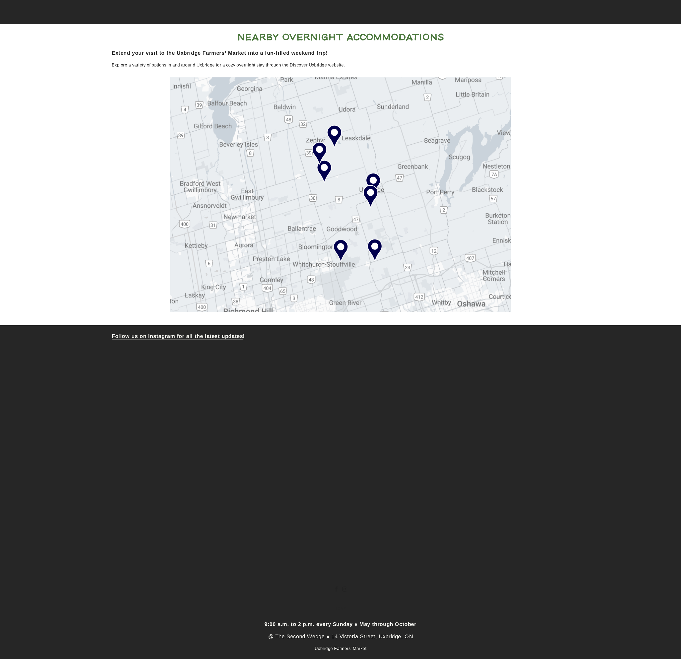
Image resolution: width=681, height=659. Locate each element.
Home (340, 608)
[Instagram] (344, 589)
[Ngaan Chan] (336, 589)
